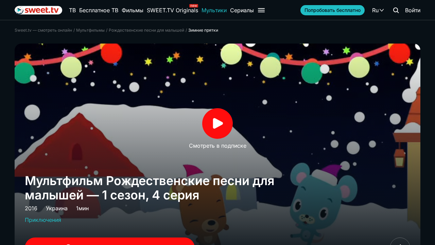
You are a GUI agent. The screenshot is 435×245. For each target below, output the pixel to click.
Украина (57, 208)
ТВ (72, 10)
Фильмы (132, 10)
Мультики (214, 10)
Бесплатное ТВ (98, 10)
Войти (412, 10)
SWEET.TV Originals (172, 10)
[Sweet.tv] (38, 10)
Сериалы (242, 10)
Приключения (43, 219)
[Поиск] (396, 10)
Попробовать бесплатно (332, 10)
